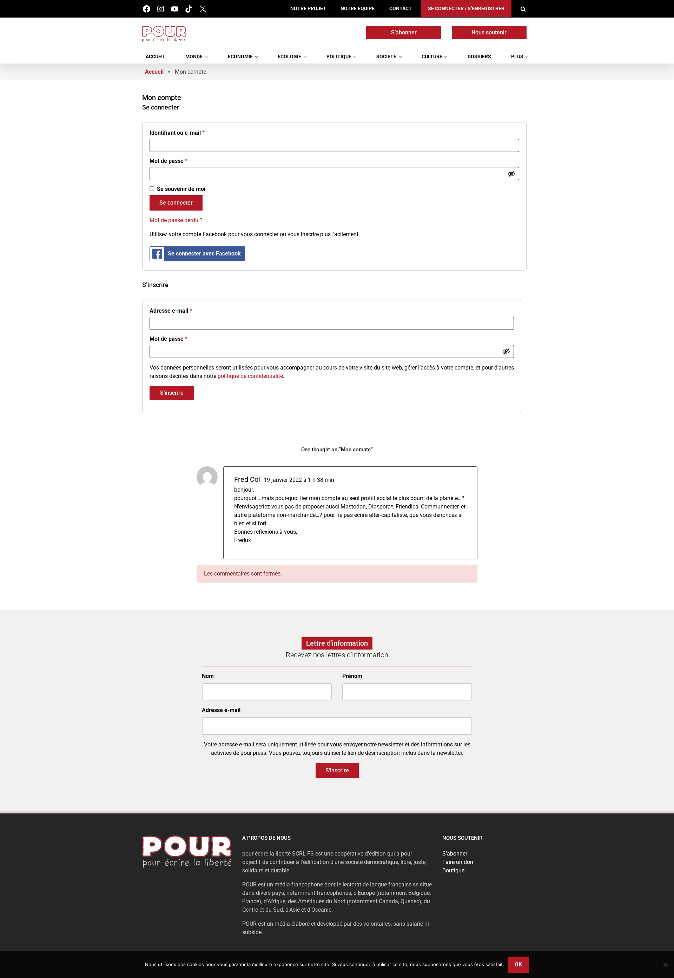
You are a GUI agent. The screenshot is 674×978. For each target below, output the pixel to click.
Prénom (352, 676)
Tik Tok (188, 9)
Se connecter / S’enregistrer (466, 9)
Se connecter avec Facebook (204, 253)
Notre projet (308, 9)
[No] (665, 964)
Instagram (160, 9)
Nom (208, 676)
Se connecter (176, 202)
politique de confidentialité (250, 376)
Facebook (146, 9)
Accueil (155, 57)
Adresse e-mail (171, 310)
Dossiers (479, 57)
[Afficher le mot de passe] (511, 174)
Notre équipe (358, 9)
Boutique (453, 870)
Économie (240, 57)
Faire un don (457, 862)
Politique (338, 57)
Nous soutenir (489, 32)
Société (386, 57)
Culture (432, 57)
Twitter (202, 9)
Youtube (174, 9)
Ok (518, 964)
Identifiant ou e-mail (177, 132)
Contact (400, 9)
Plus (517, 57)
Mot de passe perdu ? (176, 220)
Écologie (289, 57)
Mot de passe (168, 161)
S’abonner (404, 32)
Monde (194, 57)
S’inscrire (172, 393)
